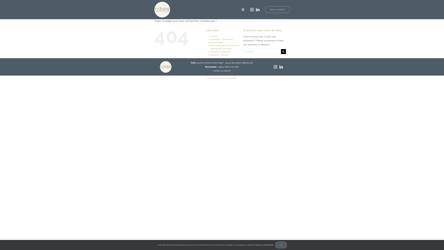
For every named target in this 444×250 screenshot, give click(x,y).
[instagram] (252, 9)
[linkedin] (257, 9)
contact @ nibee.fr (222, 71)
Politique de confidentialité (220, 52)
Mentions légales (216, 42)
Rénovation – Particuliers (219, 55)
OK (281, 245)
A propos (213, 36)
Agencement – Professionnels (221, 39)
